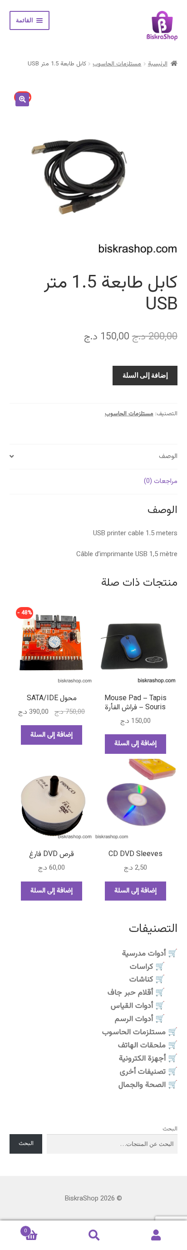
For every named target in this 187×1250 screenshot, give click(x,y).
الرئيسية (157, 64)
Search (93, 1235)
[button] (22, 99)
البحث (169, 1129)
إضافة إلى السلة (145, 375)
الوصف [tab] (168, 456)
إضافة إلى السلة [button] (135, 743)
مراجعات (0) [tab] (160, 481)
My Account (156, 1235)
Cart (43, 1228)
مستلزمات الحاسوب (117, 64)
